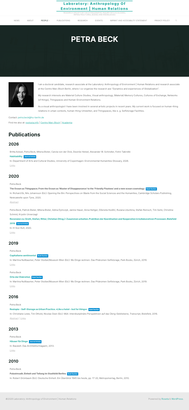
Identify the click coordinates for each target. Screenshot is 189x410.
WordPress (177, 398)
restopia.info (32, 122)
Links (12, 165)
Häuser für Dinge (19, 341)
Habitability (16, 156)
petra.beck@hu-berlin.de (31, 117)
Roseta (165, 398)
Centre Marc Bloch (50, 122)
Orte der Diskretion (20, 277)
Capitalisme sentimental (23, 255)
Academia (67, 122)
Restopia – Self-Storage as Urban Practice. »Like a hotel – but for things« (48, 309)
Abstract (14, 202)
